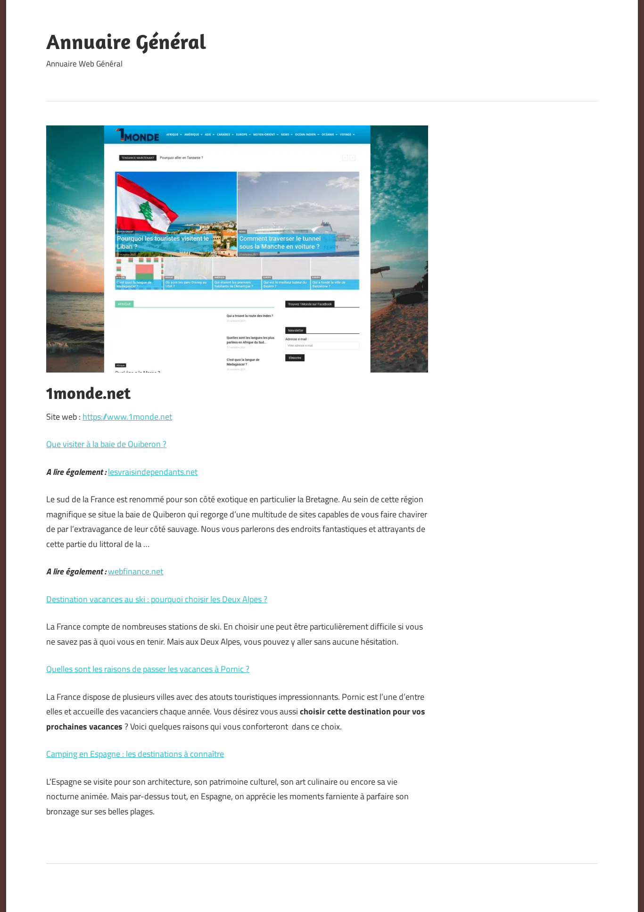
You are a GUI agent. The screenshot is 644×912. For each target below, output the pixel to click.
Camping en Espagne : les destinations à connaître (135, 753)
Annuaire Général (126, 41)
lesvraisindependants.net (153, 471)
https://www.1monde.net (127, 416)
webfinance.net (135, 571)
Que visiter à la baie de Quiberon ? (106, 444)
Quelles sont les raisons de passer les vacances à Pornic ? (147, 669)
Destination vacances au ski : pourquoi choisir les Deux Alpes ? (156, 599)
